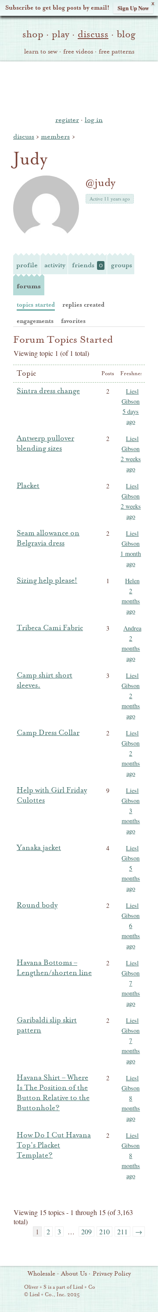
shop (32, 34)
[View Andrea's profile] (121, 629)
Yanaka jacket (39, 848)
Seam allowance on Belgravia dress (48, 538)
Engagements (35, 321)
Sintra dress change (48, 391)
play (60, 34)
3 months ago (131, 821)
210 (104, 1231)
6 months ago (131, 935)
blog (126, 34)
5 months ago (131, 878)
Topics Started (36, 305)
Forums (29, 286)
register (67, 119)
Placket (28, 486)
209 (86, 1231)
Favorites (73, 321)
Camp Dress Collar (48, 733)
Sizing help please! (47, 580)
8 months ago (131, 1108)
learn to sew (40, 52)
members (55, 136)
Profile (27, 265)
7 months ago (131, 993)
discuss (93, 34)
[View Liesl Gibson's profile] (121, 392)
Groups (121, 265)
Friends (87, 265)
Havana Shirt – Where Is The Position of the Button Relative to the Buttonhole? (53, 1093)
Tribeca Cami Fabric (50, 628)
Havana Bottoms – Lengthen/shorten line (54, 968)
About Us (74, 1274)
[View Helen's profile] (121, 582)
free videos (78, 52)
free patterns (116, 52)
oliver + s (79, 87)
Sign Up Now (133, 8)
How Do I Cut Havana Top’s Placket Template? (54, 1145)
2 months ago (131, 601)
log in (94, 119)
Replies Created (83, 305)
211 (122, 1231)
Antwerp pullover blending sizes (45, 443)
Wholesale (41, 1274)
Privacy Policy (112, 1274)
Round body (37, 905)
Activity (54, 265)
